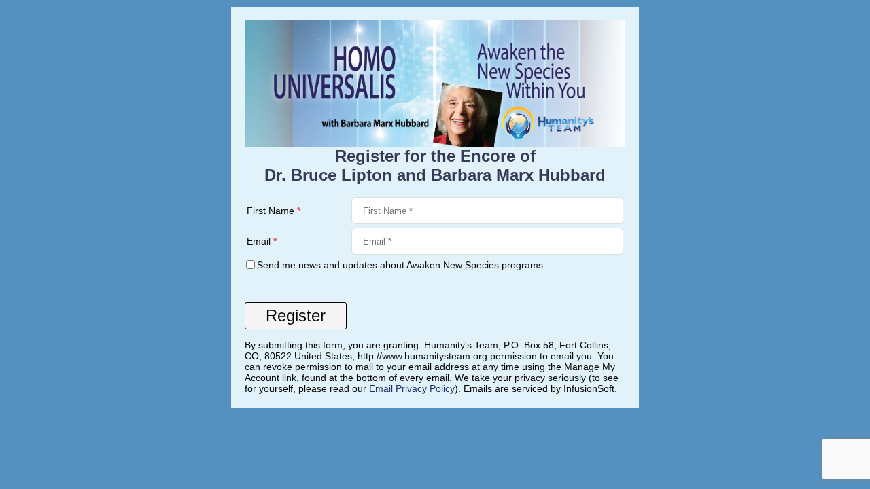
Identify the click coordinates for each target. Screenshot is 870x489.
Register (296, 315)
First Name (273, 210)
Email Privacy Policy (412, 388)
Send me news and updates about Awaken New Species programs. (401, 264)
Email (262, 241)
